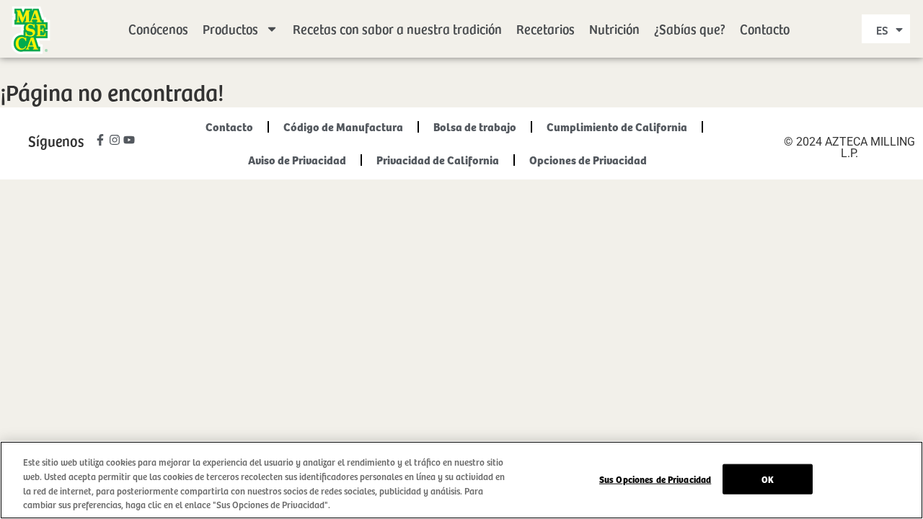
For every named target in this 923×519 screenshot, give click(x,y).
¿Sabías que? (689, 28)
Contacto (765, 28)
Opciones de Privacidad (588, 159)
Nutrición (614, 28)
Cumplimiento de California (617, 126)
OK (767, 479)
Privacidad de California (437, 159)
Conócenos (158, 28)
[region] (461, 480)
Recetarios (545, 28)
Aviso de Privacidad (297, 159)
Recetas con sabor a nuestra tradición (397, 28)
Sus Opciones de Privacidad (655, 479)
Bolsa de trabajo (474, 126)
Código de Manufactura (343, 126)
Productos (230, 28)
